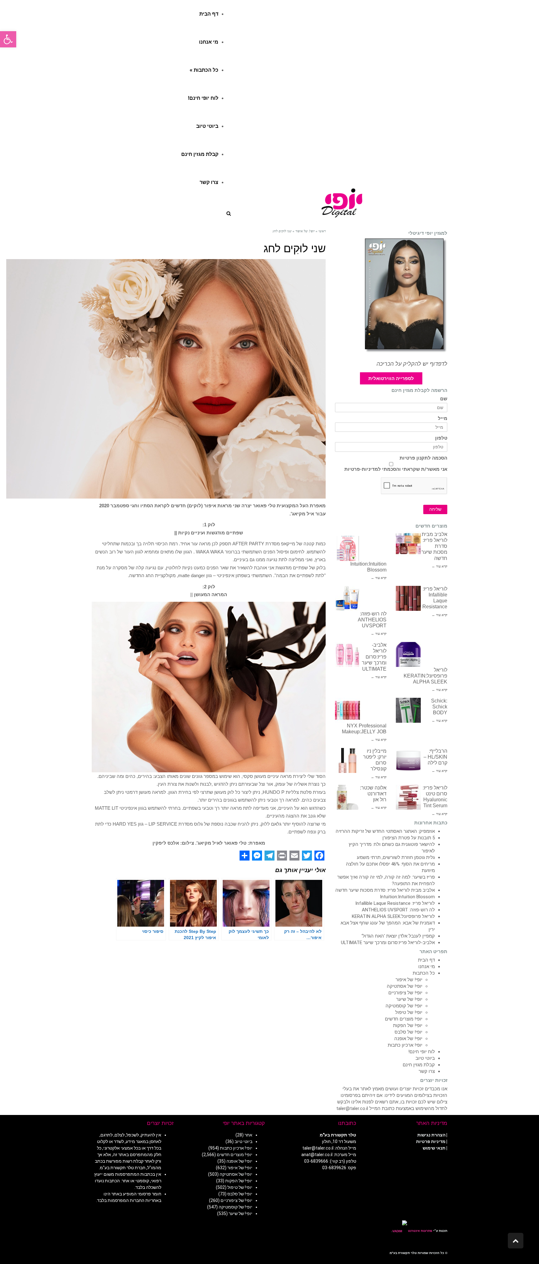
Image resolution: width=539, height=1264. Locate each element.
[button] (8, 39)
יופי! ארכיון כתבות (405, 1045)
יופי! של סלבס (408, 1032)
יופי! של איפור (409, 979)
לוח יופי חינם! (421, 1051)
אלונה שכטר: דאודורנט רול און (373, 793)
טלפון (441, 438)
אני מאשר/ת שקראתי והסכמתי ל (395, 469)
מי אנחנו (426, 966)
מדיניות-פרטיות (361, 469)
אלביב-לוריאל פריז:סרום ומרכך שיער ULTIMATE (374, 657)
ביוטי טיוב (425, 1058)
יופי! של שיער (409, 999)
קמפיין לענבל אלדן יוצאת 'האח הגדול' (398, 936)
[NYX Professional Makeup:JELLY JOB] (347, 710)
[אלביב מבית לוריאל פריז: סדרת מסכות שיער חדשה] (408, 543)
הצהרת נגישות (431, 1134)
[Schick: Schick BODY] (408, 710)
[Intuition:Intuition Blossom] (347, 548)
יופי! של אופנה (408, 1038)
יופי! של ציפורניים (405, 993)
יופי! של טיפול (408, 1012)
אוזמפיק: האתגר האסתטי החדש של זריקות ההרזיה (385, 831)
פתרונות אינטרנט (419, 1231)
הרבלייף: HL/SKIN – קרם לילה (435, 756)
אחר (248, 1134)
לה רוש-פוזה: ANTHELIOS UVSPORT (372, 619)
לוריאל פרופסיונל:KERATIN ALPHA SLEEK (425, 675)
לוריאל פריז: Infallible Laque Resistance (395, 903)
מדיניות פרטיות (430, 1141)
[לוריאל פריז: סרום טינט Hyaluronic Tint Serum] (408, 797)
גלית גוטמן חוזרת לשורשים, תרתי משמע (396, 857)
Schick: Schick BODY (439, 706)
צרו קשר (427, 1071)
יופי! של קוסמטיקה (404, 1006)
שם (443, 399)
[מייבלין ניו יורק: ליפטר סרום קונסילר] (347, 760)
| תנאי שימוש (435, 1148)
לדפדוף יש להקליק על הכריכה (411, 364)
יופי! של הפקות (407, 1025)
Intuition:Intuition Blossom (407, 897)
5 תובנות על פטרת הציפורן (408, 838)
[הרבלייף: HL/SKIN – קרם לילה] (408, 760)
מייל (442, 418)
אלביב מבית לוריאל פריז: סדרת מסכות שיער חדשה (385, 890)
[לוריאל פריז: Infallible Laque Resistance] (408, 598)
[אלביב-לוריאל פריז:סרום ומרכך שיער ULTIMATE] (347, 654)
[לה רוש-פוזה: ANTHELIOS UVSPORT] (347, 598)
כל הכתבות (424, 973)
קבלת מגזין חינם (419, 1065)
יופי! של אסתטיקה (404, 986)
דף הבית (426, 960)
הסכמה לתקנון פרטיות (423, 458)
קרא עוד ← (439, 566)
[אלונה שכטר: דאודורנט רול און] (347, 797)
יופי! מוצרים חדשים (403, 1019)
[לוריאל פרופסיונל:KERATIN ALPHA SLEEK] (408, 654)
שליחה (435, 509)
